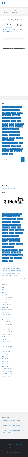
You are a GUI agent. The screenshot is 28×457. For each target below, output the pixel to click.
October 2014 (5, 329)
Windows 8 (5, 154)
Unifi (19, 145)
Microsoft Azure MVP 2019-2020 (10, 275)
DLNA (18, 121)
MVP (18, 132)
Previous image (8, 54)
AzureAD (19, 107)
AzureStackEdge (6, 115)
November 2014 (6, 327)
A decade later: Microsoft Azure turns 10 (12, 270)
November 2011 (6, 371)
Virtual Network (19, 148)
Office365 (5, 137)
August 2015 (5, 314)
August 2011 (5, 376)
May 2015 (4, 317)
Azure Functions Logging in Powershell (11, 273)
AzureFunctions (6, 109)
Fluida (13, 452)
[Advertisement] (13, 172)
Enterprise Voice (19, 123)
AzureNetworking (16, 109)
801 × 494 (6, 27)
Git (16, 126)
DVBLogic (11, 123)
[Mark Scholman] (4, 3)
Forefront (11, 126)
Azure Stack (12, 112)
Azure (13, 107)
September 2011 (6, 373)
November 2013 (6, 349)
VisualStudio (5, 151)
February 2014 (5, 344)
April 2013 (4, 354)
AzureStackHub (6, 118)
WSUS (11, 154)
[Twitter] (17, 444)
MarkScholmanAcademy (12, 129)
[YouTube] (13, 444)
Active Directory (6, 107)
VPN (11, 151)
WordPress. (18, 452)
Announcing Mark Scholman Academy (11, 268)
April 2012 (4, 359)
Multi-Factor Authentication (9, 132)
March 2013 (5, 356)
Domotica (5, 123)
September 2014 (6, 331)
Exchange (5, 126)
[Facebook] (7, 444)
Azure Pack (8, 9)
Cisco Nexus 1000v (16, 118)
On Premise (12, 137)
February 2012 (5, 363)
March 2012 (5, 361)
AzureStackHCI (15, 115)
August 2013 (5, 351)
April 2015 (4, 319)
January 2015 (5, 322)
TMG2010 (14, 145)
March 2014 (5, 341)
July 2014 (4, 336)
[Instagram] (10, 444)
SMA (21, 143)
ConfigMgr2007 (6, 121)
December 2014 (6, 324)
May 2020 (4, 287)
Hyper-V (21, 126)
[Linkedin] (20, 444)
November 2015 (6, 309)
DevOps (13, 121)
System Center (6, 145)
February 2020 (5, 290)
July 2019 (4, 292)
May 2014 (4, 339)
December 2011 (6, 368)
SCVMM (12, 140)
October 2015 (5, 312)
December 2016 (6, 297)
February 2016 (5, 304)
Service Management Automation (10, 143)
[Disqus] (14, 75)
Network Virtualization (14, 134)
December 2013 (6, 346)
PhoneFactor (20, 137)
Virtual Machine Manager (8, 148)
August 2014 (5, 334)
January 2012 (5, 366)
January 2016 (5, 307)
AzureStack (20, 112)
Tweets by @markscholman (9, 188)
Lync (4, 129)
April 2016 (4, 302)
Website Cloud (17, 151)
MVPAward (5, 134)
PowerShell (5, 140)
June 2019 (4, 295)
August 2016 (5, 299)
